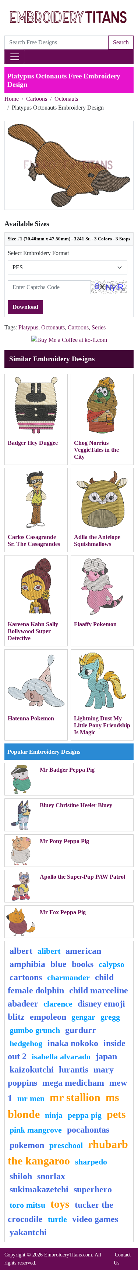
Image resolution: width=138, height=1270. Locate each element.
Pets (116, 1114)
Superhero (93, 1189)
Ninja (54, 1115)
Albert (21, 951)
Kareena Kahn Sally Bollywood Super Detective (33, 631)
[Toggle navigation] (14, 56)
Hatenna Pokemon (31, 718)
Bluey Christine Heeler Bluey (76, 805)
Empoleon (48, 1017)
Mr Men (31, 1098)
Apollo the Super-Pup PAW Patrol (82, 877)
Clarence (57, 1003)
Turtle (57, 1219)
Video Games (95, 1219)
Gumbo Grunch (35, 1030)
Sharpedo (91, 1161)
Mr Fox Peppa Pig (63, 912)
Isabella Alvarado (61, 1056)
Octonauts (66, 99)
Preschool (66, 1145)
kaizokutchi (32, 1069)
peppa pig (85, 1115)
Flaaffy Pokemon (95, 624)
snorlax (51, 1176)
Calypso (111, 964)
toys (60, 1204)
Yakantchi (28, 1232)
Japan (106, 1056)
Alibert (49, 951)
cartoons (26, 977)
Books (82, 964)
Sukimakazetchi (39, 1189)
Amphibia (27, 964)
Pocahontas (88, 1129)
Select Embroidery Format (38, 253)
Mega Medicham (73, 1083)
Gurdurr (80, 1030)
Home (11, 99)
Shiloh (21, 1176)
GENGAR (83, 1017)
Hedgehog (26, 1043)
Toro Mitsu (27, 1205)
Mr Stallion (75, 1097)
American (83, 951)
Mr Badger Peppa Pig (67, 770)
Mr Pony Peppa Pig (64, 841)
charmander (68, 977)
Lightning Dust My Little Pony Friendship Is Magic (102, 725)
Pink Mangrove (36, 1129)
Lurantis (73, 1069)
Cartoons (36, 99)
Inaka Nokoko (72, 1043)
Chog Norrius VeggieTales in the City (96, 450)
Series (99, 327)
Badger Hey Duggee (33, 443)
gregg (110, 1017)
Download (25, 307)
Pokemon (27, 1145)
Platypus (28, 327)
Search (121, 42)
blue (58, 964)
